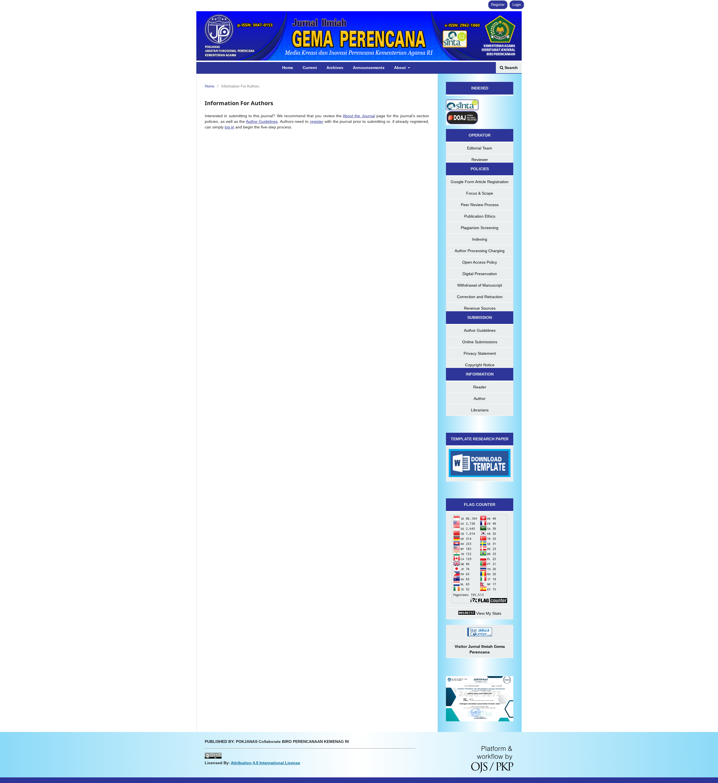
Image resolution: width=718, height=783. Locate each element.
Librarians (480, 410)
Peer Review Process (480, 204)
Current (310, 67)
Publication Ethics (479, 216)
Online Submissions (479, 342)
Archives (334, 67)
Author (479, 398)
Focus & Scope (479, 193)
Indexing (479, 239)
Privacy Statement (480, 353)
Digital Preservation (479, 273)
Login (516, 5)
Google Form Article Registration (479, 181)
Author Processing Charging (480, 250)
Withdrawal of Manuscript (479, 285)
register (316, 121)
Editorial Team (479, 148)
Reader (479, 387)
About (400, 67)
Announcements (369, 67)
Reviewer (479, 159)
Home (287, 67)
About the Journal (359, 116)
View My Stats (488, 613)
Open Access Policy (479, 262)
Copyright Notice (479, 365)
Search (510, 67)
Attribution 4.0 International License (265, 763)
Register (498, 5)
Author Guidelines (262, 121)
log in (229, 127)
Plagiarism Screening (479, 227)
